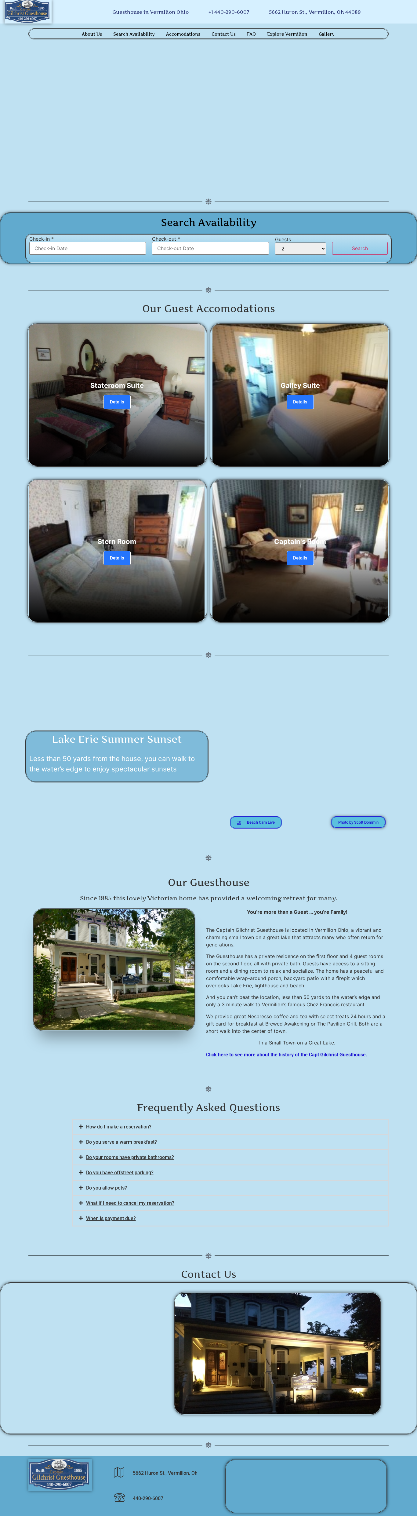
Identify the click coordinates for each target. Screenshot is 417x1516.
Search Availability (134, 34)
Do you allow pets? (106, 1188)
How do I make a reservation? (118, 1127)
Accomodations (183, 34)
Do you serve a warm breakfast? (121, 1142)
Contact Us (224, 34)
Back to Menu (208, 272)
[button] (230, 1127)
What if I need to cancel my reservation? (130, 1203)
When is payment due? (111, 1218)
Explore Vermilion (287, 34)
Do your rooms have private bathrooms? (130, 1157)
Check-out (166, 238)
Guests (283, 239)
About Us (92, 34)
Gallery (327, 34)
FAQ (251, 34)
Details (117, 402)
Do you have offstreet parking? (120, 1172)
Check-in (41, 238)
